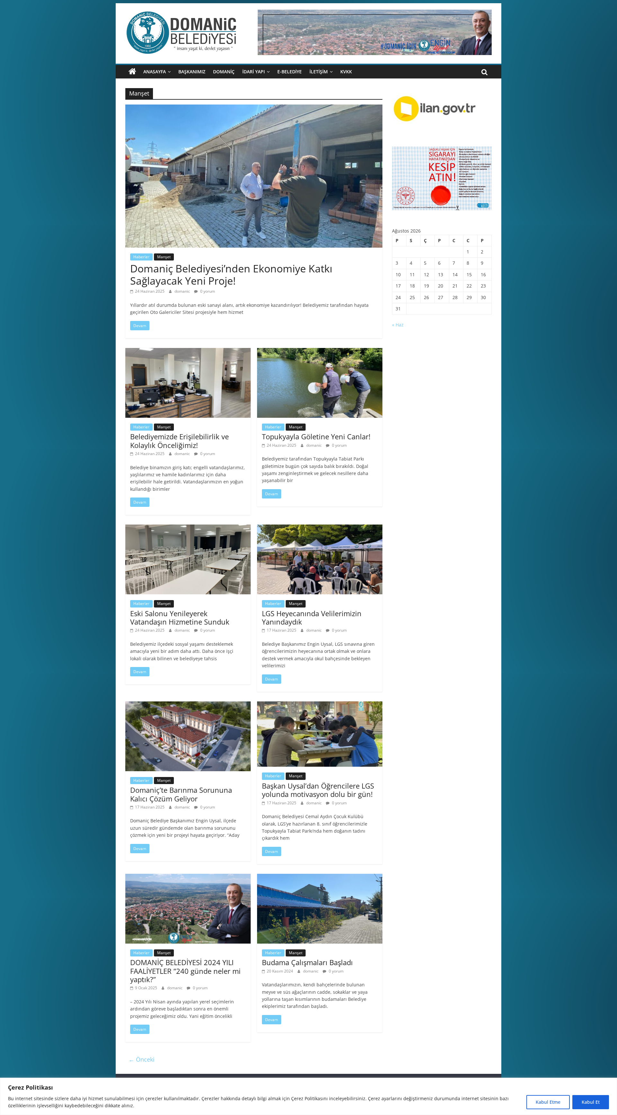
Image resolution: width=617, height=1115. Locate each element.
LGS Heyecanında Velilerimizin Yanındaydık (312, 617)
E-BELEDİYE (289, 72)
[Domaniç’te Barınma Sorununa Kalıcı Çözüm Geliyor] (188, 705)
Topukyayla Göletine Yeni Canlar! (316, 436)
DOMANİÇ (224, 72)
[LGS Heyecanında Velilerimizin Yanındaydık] (319, 528)
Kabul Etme (548, 1102)
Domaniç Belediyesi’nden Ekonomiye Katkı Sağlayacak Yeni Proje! (231, 274)
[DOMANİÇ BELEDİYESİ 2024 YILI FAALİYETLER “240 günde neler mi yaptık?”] (188, 877)
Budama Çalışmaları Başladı (307, 962)
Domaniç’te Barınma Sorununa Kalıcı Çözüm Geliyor (181, 794)
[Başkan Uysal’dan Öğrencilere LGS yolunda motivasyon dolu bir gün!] (319, 705)
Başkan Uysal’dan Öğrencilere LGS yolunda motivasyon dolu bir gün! (318, 790)
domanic (182, 291)
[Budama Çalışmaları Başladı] (319, 877)
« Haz (398, 325)
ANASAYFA (154, 72)
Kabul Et (591, 1102)
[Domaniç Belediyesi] (132, 71)
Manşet (164, 257)
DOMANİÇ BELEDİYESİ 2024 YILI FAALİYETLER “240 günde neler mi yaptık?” (185, 970)
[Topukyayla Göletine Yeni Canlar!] (319, 351)
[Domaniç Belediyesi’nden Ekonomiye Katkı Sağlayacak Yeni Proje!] (253, 108)
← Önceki (142, 1059)
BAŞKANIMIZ (191, 72)
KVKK (346, 72)
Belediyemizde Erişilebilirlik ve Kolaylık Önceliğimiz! (179, 441)
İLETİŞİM (318, 72)
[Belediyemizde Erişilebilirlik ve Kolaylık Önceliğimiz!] (188, 351)
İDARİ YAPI (253, 72)
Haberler (141, 257)
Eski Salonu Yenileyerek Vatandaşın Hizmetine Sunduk (179, 617)
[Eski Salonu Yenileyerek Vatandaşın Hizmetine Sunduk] (188, 528)
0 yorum (207, 291)
